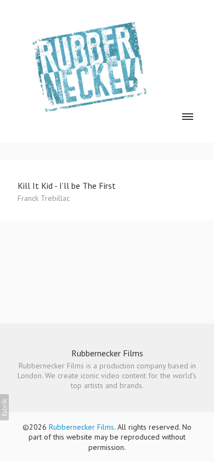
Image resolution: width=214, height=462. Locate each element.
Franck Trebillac (44, 198)
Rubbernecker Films (107, 353)
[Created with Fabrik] (4, 407)
